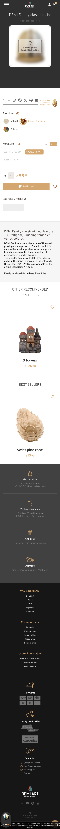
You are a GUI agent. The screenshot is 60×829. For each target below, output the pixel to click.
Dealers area (30, 643)
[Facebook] (20, 100)
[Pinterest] (31, 100)
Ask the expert (30, 662)
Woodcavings (30, 666)
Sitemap (30, 612)
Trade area (30, 639)
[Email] (36, 100)
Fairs (30, 604)
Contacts (30, 627)
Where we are (30, 631)
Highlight (30, 608)
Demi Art (30, 596)
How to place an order (30, 658)
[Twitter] (25, 100)
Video (30, 600)
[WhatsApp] (14, 100)
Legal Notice (30, 635)
